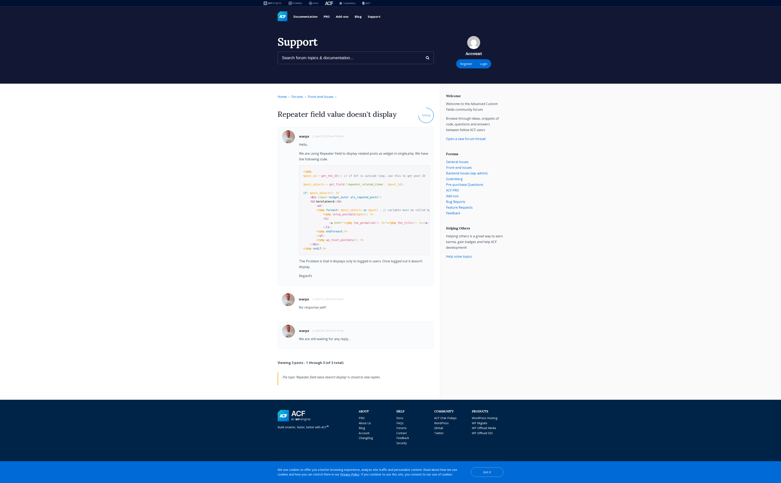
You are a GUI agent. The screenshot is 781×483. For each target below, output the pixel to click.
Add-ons (342, 16)
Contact (401, 433)
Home (282, 96)
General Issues (457, 162)
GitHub (438, 428)
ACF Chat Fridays (445, 418)
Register (466, 64)
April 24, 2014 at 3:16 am (329, 330)
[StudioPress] (347, 3)
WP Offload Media (484, 428)
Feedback (453, 213)
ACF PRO (452, 190)
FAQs (400, 423)
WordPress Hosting (484, 418)
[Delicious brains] (366, 3)
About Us (365, 423)
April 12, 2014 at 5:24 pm (329, 299)
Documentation (305, 16)
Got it (487, 472)
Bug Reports (455, 201)
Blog (358, 16)
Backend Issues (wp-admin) (467, 173)
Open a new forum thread (465, 139)
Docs (399, 418)
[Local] (313, 3)
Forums (297, 96)
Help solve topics (459, 256)
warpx (304, 136)
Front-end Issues (321, 96)
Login (483, 64)
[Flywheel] (295, 3)
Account (364, 433)
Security (401, 443)
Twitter (439, 433)
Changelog (366, 438)
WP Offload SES (482, 433)
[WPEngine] (272, 3)
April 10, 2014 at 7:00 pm (329, 136)
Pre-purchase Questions (464, 184)
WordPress (441, 423)
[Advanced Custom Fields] (282, 16)
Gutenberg (454, 179)
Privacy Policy (349, 474)
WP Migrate (479, 423)
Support (374, 16)
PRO (327, 16)
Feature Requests (459, 207)
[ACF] (329, 3)
